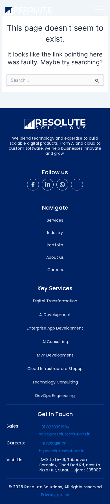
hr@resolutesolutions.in (62, 451)
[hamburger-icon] (98, 10)
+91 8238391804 (54, 427)
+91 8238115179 (53, 444)
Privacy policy (55, 495)
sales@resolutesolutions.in (65, 434)
